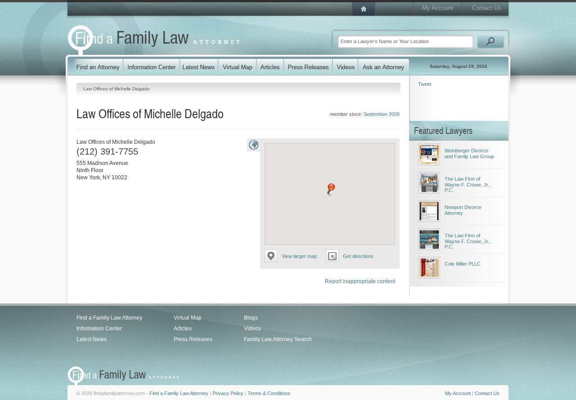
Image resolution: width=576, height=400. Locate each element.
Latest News (91, 339)
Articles (183, 328)
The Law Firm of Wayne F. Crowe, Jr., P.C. (467, 184)
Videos (252, 328)
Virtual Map (188, 318)
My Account (437, 7)
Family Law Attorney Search (278, 339)
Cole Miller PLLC (463, 264)
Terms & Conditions (269, 393)
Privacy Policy (227, 393)
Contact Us (486, 7)
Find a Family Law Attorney (109, 318)
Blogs (251, 318)
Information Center (99, 328)
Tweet (424, 84)
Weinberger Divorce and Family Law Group (469, 153)
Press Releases (193, 339)
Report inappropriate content (360, 281)
